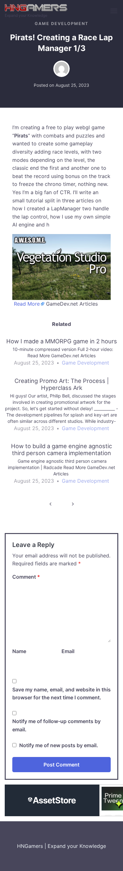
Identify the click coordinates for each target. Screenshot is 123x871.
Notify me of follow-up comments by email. (56, 725)
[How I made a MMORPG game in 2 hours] (61, 355)
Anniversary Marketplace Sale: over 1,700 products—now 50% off (72, 504)
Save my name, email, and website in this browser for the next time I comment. (61, 693)
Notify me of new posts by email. (58, 745)
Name (19, 651)
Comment (26, 577)
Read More (27, 304)
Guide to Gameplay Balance (50, 504)
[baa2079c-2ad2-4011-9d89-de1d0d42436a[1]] (61, 266)
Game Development (61, 23)
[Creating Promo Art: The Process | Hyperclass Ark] (61, 407)
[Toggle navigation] (114, 11)
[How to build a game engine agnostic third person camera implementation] (61, 466)
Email (68, 651)
